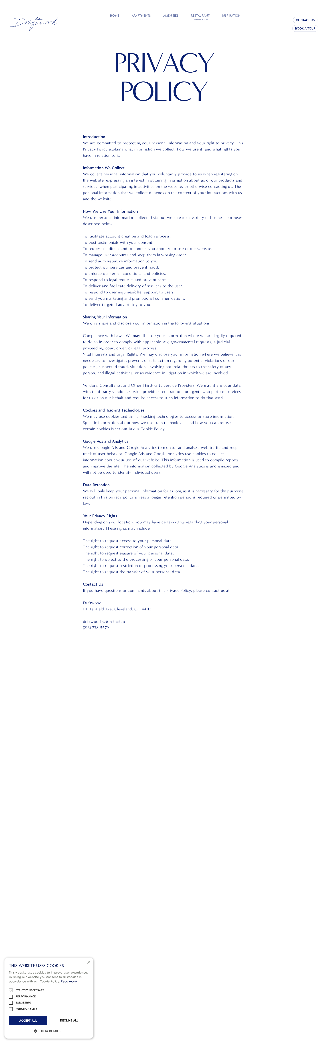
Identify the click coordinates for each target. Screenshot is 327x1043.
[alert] (48, 998)
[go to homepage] (33, 24)
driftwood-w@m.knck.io (104, 621)
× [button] (88, 962)
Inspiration (231, 15)
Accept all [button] (28, 1020)
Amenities (170, 15)
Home (114, 15)
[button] (49, 1031)
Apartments (141, 15)
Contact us (305, 20)
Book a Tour (305, 28)
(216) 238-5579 (96, 627)
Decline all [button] (69, 1020)
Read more (69, 981)
